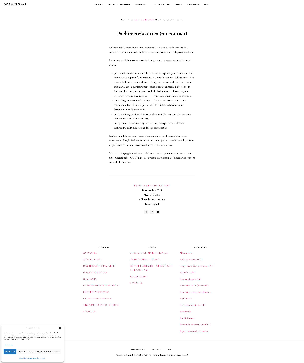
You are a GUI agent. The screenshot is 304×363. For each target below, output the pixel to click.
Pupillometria (186, 298)
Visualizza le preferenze (44, 352)
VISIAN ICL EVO (138, 276)
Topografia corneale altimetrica (194, 331)
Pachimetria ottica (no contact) (194, 285)
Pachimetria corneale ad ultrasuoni (195, 292)
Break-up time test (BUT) (191, 259)
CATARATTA (90, 253)
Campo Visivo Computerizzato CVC (196, 266)
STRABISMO (89, 311)
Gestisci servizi (9, 344)
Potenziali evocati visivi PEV (193, 305)
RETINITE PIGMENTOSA (96, 292)
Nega (22, 352)
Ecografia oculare (187, 272)
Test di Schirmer (187, 318)
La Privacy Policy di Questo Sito (36, 358)
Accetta (10, 352)
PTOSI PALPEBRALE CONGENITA (101, 285)
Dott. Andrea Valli (15, 4)
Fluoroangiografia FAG (190, 279)
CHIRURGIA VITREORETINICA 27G (149, 253)
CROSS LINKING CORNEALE (145, 259)
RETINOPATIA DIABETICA (97, 298)
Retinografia (185, 311)
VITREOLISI (136, 283)
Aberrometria (186, 253)
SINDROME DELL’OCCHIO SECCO (101, 305)
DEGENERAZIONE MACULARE (99, 266)
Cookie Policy (22, 358)
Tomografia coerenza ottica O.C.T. (195, 324)
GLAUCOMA (89, 279)
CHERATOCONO (92, 259)
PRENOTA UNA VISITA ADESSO (152, 185)
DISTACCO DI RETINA (95, 272)
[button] (60, 328)
